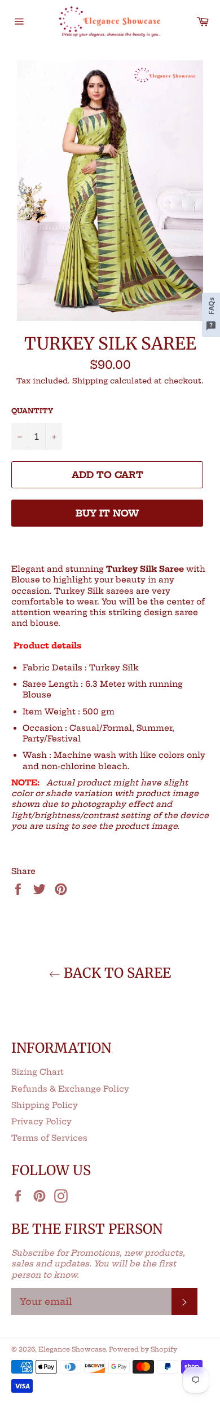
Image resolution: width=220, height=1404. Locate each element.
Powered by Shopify (143, 1349)
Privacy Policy (41, 1121)
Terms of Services (49, 1138)
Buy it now (107, 513)
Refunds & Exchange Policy (70, 1089)
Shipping (90, 380)
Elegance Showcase (71, 1349)
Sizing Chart (37, 1072)
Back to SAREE (115, 973)
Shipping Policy (44, 1105)
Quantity (32, 411)
